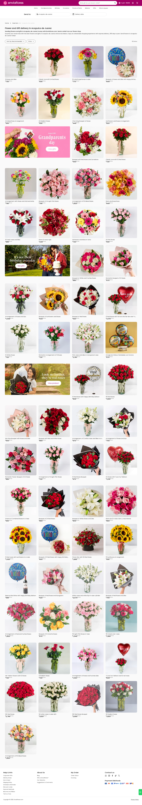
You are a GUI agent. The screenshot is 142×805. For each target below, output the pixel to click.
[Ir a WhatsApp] (140, 792)
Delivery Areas (7, 778)
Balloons (87, 8)
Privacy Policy (135, 799)
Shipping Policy (7, 782)
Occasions (66, 8)
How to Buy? (6, 780)
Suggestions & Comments (45, 782)
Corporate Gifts (7, 775)
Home (36, 8)
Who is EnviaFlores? (42, 778)
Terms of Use (7, 794)
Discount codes (7, 787)
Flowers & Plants (77, 8)
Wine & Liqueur (103, 8)
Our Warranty (41, 780)
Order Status (74, 775)
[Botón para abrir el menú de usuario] (132, 3)
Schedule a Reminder (9, 785)
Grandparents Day (46, 8)
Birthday (57, 8)
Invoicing (73, 778)
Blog (38, 775)
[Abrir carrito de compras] (137, 2)
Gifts (94, 8)
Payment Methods (8, 789)
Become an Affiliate (9, 791)
